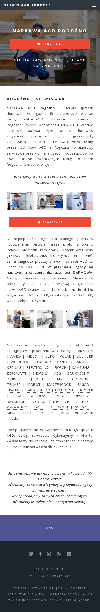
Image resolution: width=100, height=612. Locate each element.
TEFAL (28, 412)
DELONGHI (59, 407)
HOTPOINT (64, 390)
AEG (57, 373)
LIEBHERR (84, 356)
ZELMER (14, 384)
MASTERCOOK (59, 384)
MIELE (40, 378)
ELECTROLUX (38, 367)
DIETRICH (61, 401)
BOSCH (61, 367)
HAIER (30, 390)
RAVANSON (16, 401)
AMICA (15, 356)
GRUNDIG (80, 378)
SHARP (59, 378)
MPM (11, 412)
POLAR (65, 356)
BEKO (50, 356)
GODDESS (38, 395)
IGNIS (11, 378)
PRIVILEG (80, 395)
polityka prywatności (50, 576)
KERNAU (14, 367)
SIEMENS (40, 373)
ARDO (45, 390)
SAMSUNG (80, 367)
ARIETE (82, 401)
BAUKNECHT (78, 373)
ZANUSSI (81, 361)
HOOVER (85, 390)
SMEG (59, 395)
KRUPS (67, 412)
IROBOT (34, 384)
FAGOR (83, 384)
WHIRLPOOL (21, 361)
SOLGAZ (82, 407)
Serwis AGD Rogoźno (27, 5)
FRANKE (13, 390)
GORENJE (65, 350)
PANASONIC (17, 407)
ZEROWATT (17, 373)
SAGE (38, 407)
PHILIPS (47, 412)
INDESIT (33, 356)
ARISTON (85, 350)
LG (25, 378)
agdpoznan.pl (50, 569)
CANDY (63, 361)
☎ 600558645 (50, 44)
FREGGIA (44, 361)
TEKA (16, 395)
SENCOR (39, 401)
